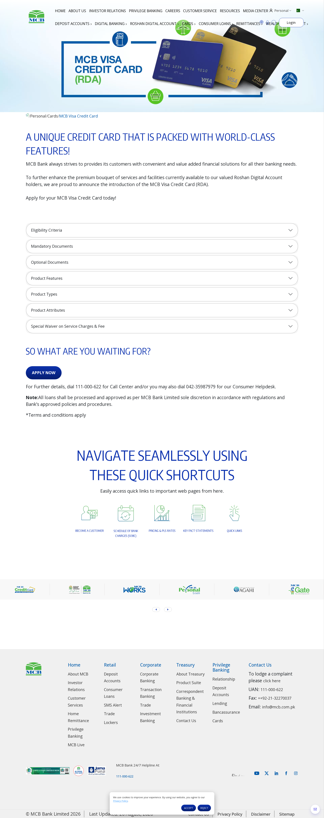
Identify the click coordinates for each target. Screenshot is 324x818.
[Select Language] (299, 10)
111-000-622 (272, 689)
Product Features (46, 278)
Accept (188, 808)
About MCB (78, 674)
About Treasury (190, 674)
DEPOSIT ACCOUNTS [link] (72, 23)
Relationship (223, 679)
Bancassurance (226, 712)
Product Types (44, 294)
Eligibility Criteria (46, 230)
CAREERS (172, 10)
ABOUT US (77, 10)
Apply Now (44, 372)
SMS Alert (113, 705)
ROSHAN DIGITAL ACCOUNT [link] (153, 23)
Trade (109, 713)
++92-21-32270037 (274, 698)
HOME (60, 10)
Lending (219, 703)
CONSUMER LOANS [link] (215, 23)
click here (271, 680)
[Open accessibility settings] (315, 809)
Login (291, 22)
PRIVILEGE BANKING (145, 10)
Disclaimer (261, 814)
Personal (38, 116)
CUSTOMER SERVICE (200, 10)
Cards (52, 116)
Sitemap (287, 814)
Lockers (111, 722)
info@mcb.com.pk (278, 707)
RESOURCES (230, 10)
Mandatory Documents (52, 246)
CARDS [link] (188, 23)
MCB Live (76, 744)
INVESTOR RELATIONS (107, 10)
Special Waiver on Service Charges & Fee (68, 326)
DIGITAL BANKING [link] (110, 23)
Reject (204, 808)
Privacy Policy (120, 800)
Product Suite (188, 682)
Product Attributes (48, 310)
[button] (168, 609)
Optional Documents (49, 262)
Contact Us (186, 720)
